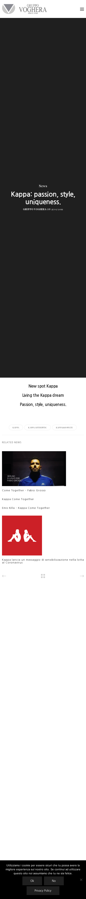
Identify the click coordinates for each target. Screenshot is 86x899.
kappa (16, 427)
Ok (32, 880)
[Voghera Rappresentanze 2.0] (25, 9)
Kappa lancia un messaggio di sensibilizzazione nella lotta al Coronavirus (43, 561)
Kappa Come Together (18, 499)
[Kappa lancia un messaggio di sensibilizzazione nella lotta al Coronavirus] (22, 536)
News (43, 186)
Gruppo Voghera (34, 209)
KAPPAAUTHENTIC (37, 427)
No (54, 880)
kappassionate (64, 427)
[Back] (43, 576)
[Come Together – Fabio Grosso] (34, 470)
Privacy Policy (43, 890)
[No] (81, 880)
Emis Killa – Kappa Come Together (26, 508)
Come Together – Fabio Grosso (24, 490)
